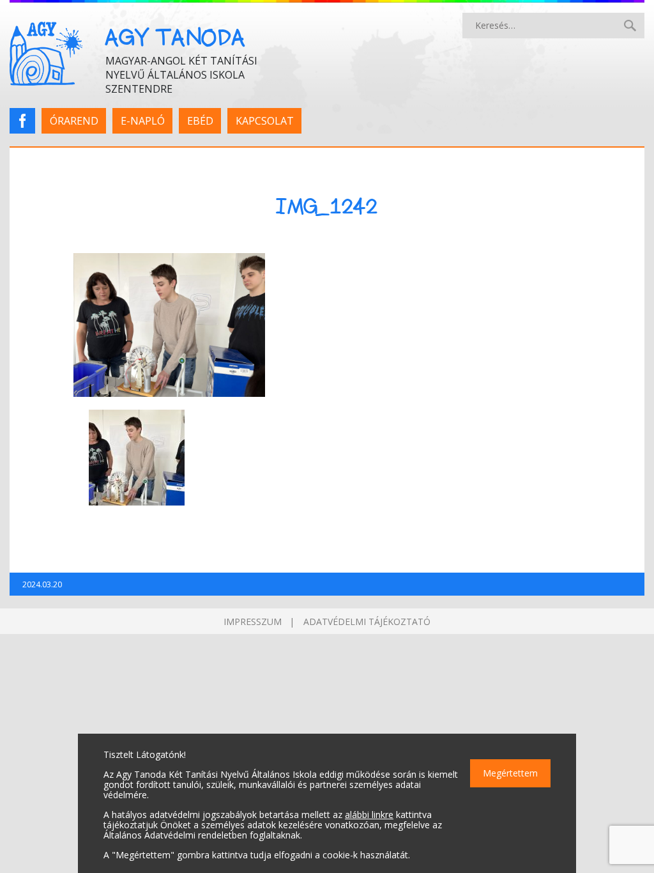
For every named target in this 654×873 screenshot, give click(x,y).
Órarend (74, 121)
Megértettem (510, 773)
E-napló (143, 121)
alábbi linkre (369, 814)
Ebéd (200, 121)
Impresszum (253, 621)
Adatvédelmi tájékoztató (366, 621)
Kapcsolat (265, 121)
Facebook (26, 121)
